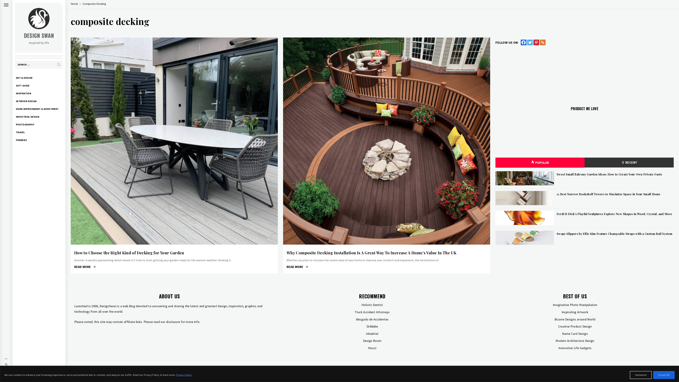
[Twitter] (530, 42)
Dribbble (372, 326)
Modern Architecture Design (575, 341)
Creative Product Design (575, 326)
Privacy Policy (184, 375)
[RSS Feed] (542, 42)
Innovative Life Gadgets (574, 348)
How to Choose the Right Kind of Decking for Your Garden (129, 252)
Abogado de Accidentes (372, 319)
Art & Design (24, 77)
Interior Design (26, 101)
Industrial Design (27, 116)
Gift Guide (23, 85)
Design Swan (39, 35)
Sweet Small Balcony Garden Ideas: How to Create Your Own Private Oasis (609, 174)
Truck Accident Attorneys (372, 312)
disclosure (173, 322)
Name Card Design (575, 334)
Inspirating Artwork (575, 312)
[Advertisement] (584, 74)
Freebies (21, 140)
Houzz (372, 348)
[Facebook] (523, 42)
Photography (25, 124)
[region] (339, 374)
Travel (20, 132)
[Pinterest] (536, 42)
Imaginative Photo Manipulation (575, 305)
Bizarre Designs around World (575, 319)
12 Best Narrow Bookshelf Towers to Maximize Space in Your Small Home (608, 194)
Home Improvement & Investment (37, 109)
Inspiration (23, 93)
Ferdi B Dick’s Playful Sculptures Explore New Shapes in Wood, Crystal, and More (614, 214)
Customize (641, 375)
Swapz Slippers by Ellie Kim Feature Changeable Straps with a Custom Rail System (614, 234)
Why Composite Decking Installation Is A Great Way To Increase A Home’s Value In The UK (371, 252)
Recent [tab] (631, 162)
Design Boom (372, 341)
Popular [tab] (542, 163)
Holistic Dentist (372, 305)
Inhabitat (372, 334)
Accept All (663, 375)
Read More (174, 141)
